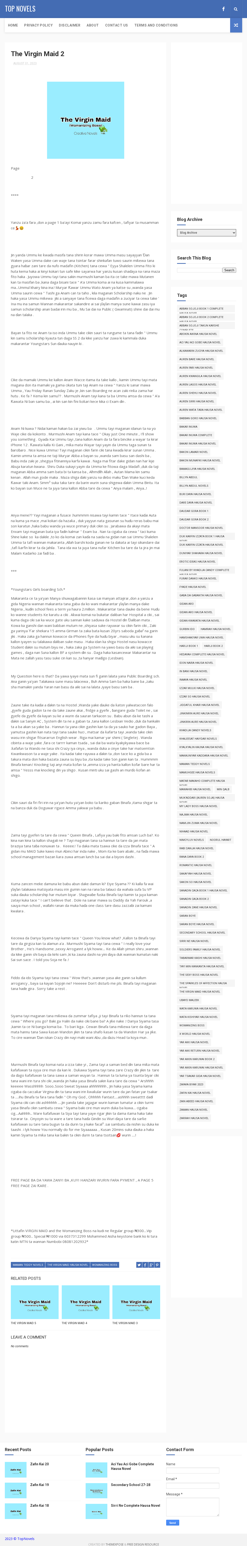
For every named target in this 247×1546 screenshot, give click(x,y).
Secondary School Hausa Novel (202, 932)
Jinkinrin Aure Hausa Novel (199, 713)
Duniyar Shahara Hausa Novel (201, 553)
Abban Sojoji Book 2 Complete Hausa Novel (201, 318)
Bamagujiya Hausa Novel (197, 469)
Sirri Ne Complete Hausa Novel (135, 1505)
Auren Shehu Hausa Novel (198, 393)
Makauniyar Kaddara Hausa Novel (203, 755)
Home (13, 25)
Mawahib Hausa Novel (195, 789)
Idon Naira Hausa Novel (196, 662)
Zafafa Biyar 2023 (191, 1084)
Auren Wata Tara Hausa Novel (200, 409)
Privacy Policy (38, 25)
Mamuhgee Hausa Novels (197, 772)
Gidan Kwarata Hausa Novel (199, 620)
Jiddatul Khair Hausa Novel (199, 705)
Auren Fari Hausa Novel (196, 367)
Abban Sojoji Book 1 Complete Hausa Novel (201, 309)
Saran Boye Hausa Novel (196, 924)
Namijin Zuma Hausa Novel (198, 823)
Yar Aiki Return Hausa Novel (199, 1050)
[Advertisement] (206, 125)
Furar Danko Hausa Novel (198, 578)
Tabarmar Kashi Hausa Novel (200, 958)
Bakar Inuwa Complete (195, 435)
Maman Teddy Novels (28, 1265)
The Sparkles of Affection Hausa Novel (203, 984)
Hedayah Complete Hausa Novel (202, 654)
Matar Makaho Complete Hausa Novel (202, 781)
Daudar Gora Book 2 (193, 519)
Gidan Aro (186, 603)
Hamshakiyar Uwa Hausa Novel (201, 637)
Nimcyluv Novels (191, 840)
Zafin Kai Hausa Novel (195, 1093)
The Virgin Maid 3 (125, 1323)
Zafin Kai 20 (39, 1464)
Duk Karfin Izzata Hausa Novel (201, 544)
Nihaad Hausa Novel (193, 831)
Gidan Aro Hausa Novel (196, 612)
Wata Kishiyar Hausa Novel (198, 1017)
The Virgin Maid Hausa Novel (67, 1265)
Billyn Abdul (188, 477)
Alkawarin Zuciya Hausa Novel (201, 350)
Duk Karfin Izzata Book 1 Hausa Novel (201, 537)
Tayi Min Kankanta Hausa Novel (201, 966)
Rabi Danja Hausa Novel (196, 848)
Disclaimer (69, 25)
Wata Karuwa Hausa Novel (198, 1008)
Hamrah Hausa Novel (216, 629)
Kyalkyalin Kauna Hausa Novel (201, 747)
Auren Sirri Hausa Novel (196, 401)
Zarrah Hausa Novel (194, 1118)
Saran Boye (187, 915)
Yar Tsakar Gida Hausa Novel (200, 1076)
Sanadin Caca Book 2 (194, 899)
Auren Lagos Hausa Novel (197, 384)
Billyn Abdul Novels (193, 485)
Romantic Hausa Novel (195, 865)
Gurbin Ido (187, 629)
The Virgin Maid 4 (74, 1323)
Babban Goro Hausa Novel (198, 418)
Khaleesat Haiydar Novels (198, 738)
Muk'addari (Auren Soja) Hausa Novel (201, 798)
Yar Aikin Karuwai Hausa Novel (201, 1067)
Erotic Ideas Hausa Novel (197, 561)
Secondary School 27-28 (130, 1485)
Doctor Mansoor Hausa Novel (201, 528)
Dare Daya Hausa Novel (195, 502)
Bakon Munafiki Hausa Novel (199, 460)
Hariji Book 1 (188, 646)
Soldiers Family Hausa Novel (199, 949)
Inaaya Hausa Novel (193, 679)
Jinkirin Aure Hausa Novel (198, 721)
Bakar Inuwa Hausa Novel (197, 443)
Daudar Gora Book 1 (193, 511)
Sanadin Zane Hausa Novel (198, 907)
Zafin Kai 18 (39, 1505)
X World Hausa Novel (194, 1033)
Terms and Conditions (156, 25)
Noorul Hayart (220, 840)
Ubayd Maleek (189, 1000)
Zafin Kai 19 (39, 1485)
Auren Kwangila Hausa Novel (200, 376)
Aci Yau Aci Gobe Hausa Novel (200, 342)
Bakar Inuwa (188, 426)
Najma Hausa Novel (193, 814)
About (93, 25)
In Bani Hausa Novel (193, 671)
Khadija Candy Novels (195, 730)
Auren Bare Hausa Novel (196, 359)
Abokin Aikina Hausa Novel (198, 334)
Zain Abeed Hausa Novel (196, 1101)
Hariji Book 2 (213, 646)
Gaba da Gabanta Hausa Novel (201, 595)
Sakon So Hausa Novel (195, 882)
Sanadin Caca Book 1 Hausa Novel (203, 890)
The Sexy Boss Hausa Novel (198, 974)
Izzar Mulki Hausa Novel (197, 688)
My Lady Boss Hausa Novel (198, 806)
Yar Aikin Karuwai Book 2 (196, 1059)
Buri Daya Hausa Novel (195, 494)
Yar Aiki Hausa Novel (194, 1042)
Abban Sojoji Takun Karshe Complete (199, 326)
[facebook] (223, 9)
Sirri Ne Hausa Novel (194, 941)
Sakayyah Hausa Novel (195, 873)
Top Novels (20, 8)
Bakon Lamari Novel (193, 452)
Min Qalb (223, 789)
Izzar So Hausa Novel (194, 696)
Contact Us (116, 25)
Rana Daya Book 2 (191, 856)
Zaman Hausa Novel (193, 1109)
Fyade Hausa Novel (192, 587)
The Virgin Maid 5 (23, 1323)
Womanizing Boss (104, 1265)
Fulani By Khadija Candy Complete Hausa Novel (204, 571)
